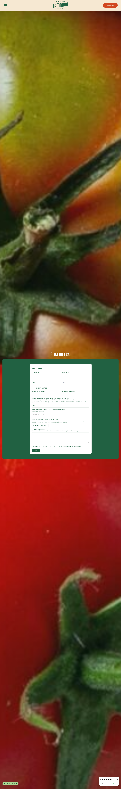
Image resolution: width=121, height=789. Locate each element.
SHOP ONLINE (110, 5)
